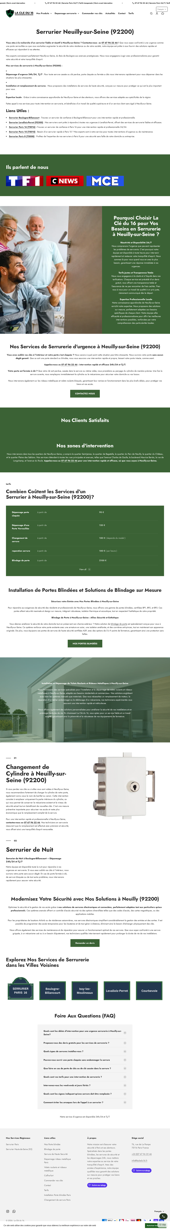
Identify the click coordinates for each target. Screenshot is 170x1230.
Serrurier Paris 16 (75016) (22, 127)
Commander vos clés (92, 13)
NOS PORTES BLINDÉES (85, 643)
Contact (121, 13)
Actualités (110, 13)
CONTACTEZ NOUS (85, 393)
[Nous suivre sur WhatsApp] (14, 1211)
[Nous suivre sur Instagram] (7, 1211)
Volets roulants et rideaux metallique (55, 1169)
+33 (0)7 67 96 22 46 (142, 1154)
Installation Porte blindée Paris (57, 1195)
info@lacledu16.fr (139, 1160)
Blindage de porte (52, 1149)
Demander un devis (85, 943)
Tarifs (131, 13)
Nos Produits (42, 13)
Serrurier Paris (12, 1144)
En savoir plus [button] (103, 1225)
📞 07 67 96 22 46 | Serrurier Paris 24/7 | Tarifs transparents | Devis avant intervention (69, 3)
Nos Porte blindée (52, 1144)
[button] (161, 9)
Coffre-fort (48, 1175)
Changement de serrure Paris (57, 1199)
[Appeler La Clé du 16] (163, 1216)
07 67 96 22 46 (110, 42)
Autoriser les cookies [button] (156, 1226)
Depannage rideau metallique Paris (57, 1161)
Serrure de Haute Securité (56, 1154)
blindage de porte (119, 623)
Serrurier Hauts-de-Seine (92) (19, 1149)
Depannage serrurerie (66, 13)
